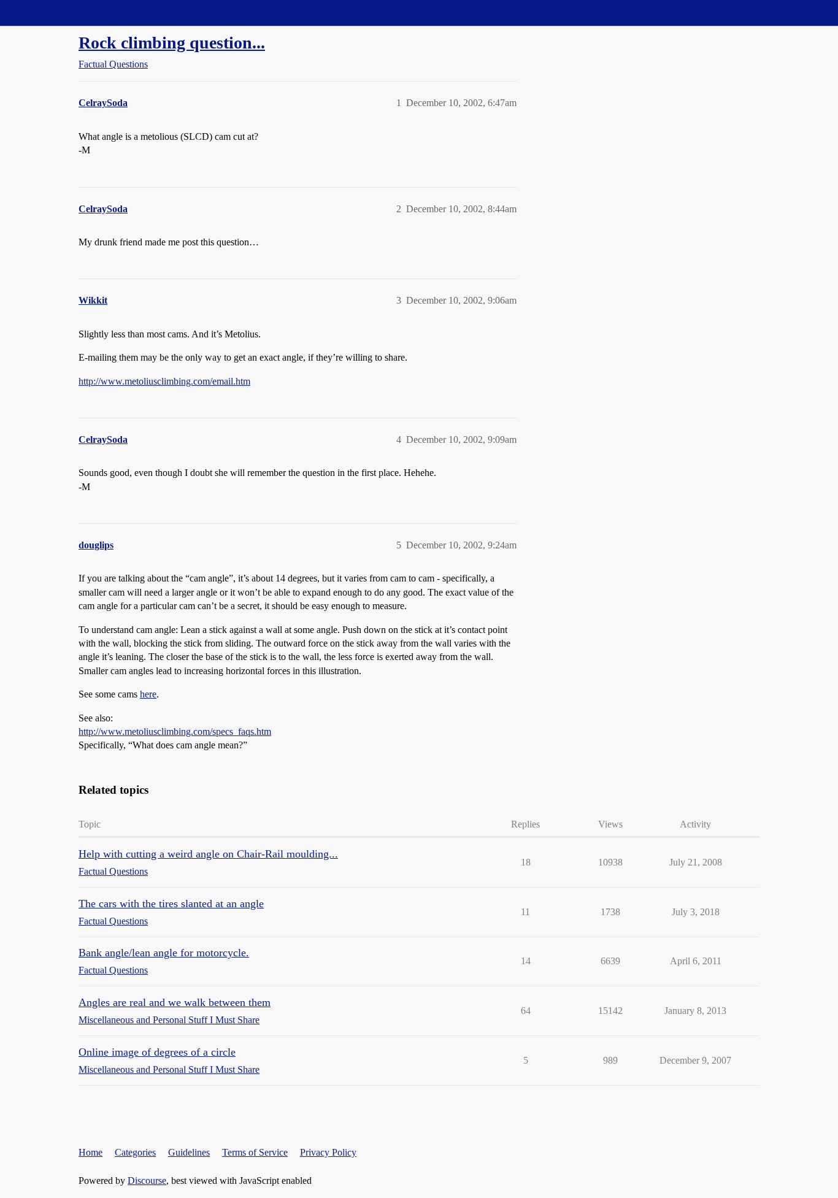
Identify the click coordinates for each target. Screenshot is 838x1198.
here (148, 694)
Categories (135, 1152)
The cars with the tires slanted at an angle (171, 903)
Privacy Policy (328, 1152)
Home (90, 1152)
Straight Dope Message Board (64, 12)
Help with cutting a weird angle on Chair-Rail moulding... (208, 854)
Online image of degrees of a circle (157, 1052)
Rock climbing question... (172, 42)
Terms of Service (255, 1152)
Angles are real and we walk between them (175, 1002)
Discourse (147, 1180)
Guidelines (189, 1152)
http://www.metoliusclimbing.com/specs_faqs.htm (175, 731)
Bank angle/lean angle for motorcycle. (164, 952)
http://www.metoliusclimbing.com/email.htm (164, 381)
